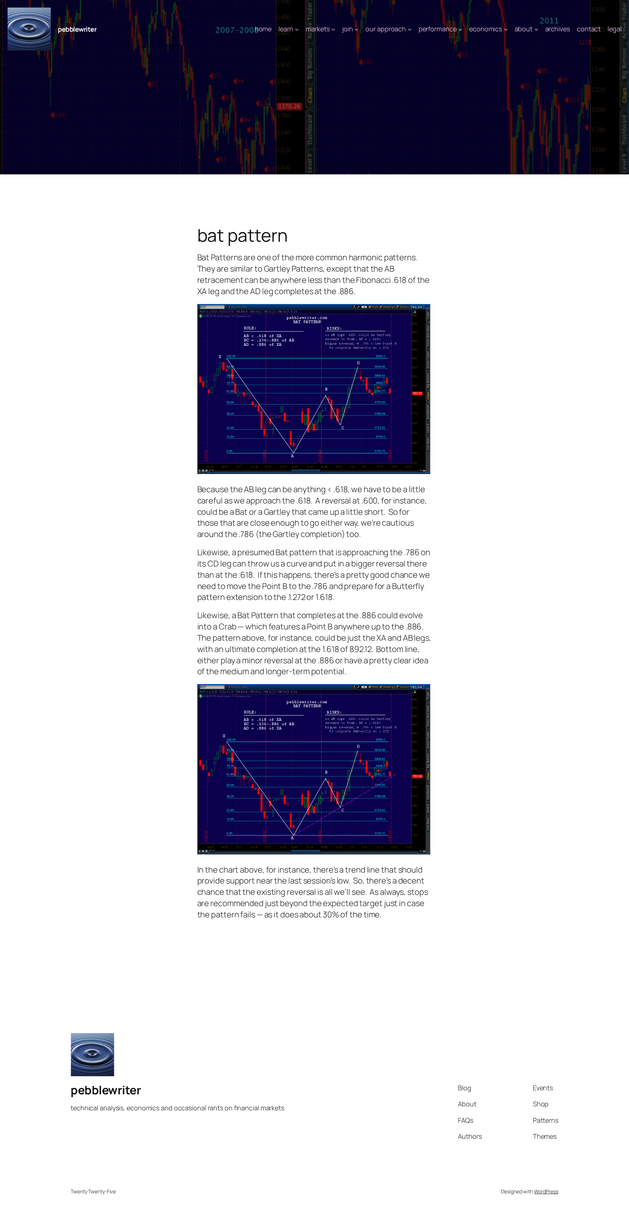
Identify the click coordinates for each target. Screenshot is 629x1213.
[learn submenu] (297, 29)
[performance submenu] (460, 29)
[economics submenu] (506, 29)
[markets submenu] (333, 29)
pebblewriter (77, 29)
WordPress (546, 1191)
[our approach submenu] (410, 29)
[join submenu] (357, 29)
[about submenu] (536, 29)
